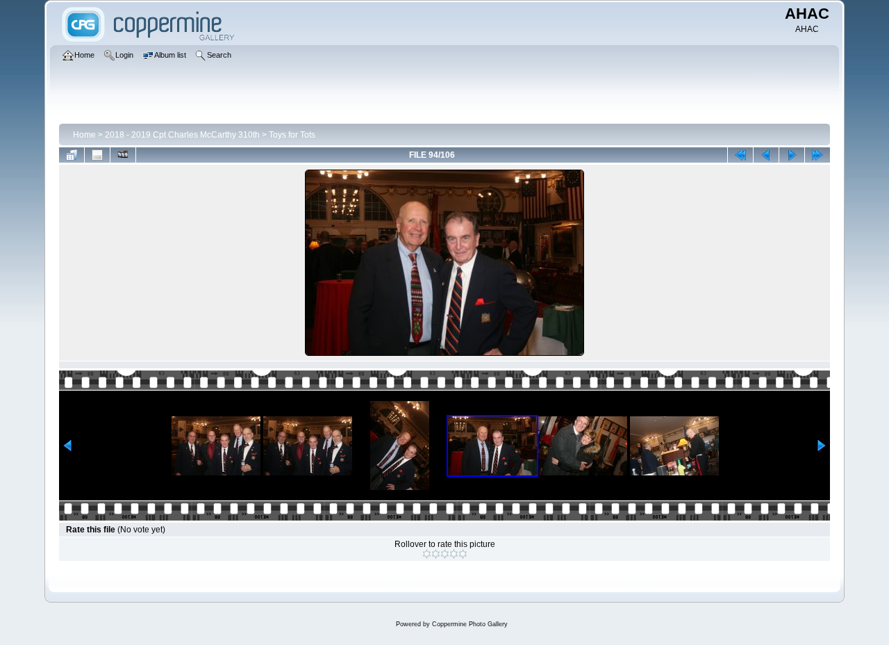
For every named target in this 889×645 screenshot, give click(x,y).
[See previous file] (766, 155)
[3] (444, 554)
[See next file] (791, 155)
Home (84, 135)
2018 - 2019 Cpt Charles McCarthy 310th (182, 135)
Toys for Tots (292, 135)
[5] (462, 554)
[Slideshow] (122, 155)
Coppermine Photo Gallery (470, 624)
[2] (435, 554)
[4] (453, 554)
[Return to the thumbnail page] (71, 155)
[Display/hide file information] (97, 155)
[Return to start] (740, 155)
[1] (426, 554)
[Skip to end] (817, 155)
